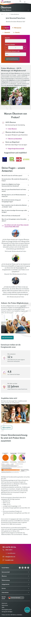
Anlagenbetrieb (5, 584)
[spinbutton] (15, 47)
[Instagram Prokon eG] (20, 568)
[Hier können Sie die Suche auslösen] (20, 1)
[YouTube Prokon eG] (23, 568)
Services (4, 588)
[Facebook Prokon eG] (28, 568)
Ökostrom (4, 576)
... (6, 14)
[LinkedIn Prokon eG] (26, 568)
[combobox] (15, 41)
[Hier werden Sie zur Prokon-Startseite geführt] (5, 2)
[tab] (5, 28)
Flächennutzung (6, 580)
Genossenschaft (6, 572)
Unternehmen (5, 592)
